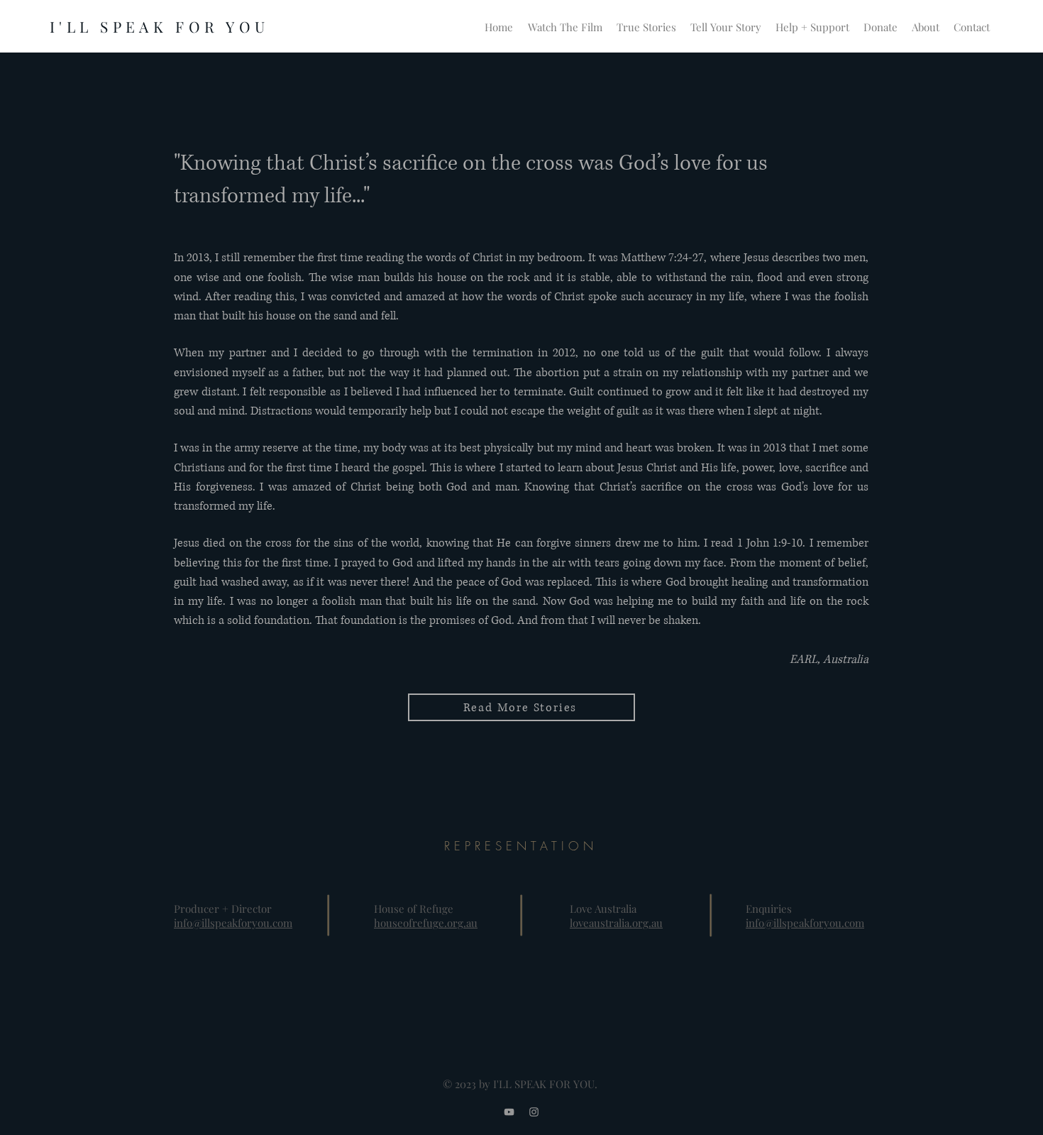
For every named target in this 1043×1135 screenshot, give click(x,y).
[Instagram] (534, 1112)
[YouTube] (509, 1112)
